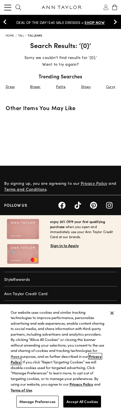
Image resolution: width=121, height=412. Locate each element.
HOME (10, 35)
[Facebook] (66, 205)
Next (114, 22)
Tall (21, 35)
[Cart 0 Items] (114, 7)
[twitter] (82, 205)
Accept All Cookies (82, 401)
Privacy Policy (94, 183)
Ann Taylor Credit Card (26, 293)
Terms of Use (21, 390)
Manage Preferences (37, 401)
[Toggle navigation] (8, 7)
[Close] (112, 313)
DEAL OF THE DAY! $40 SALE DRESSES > (60, 22)
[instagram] (111, 205)
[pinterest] (98, 205)
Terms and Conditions (25, 189)
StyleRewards (17, 279)
